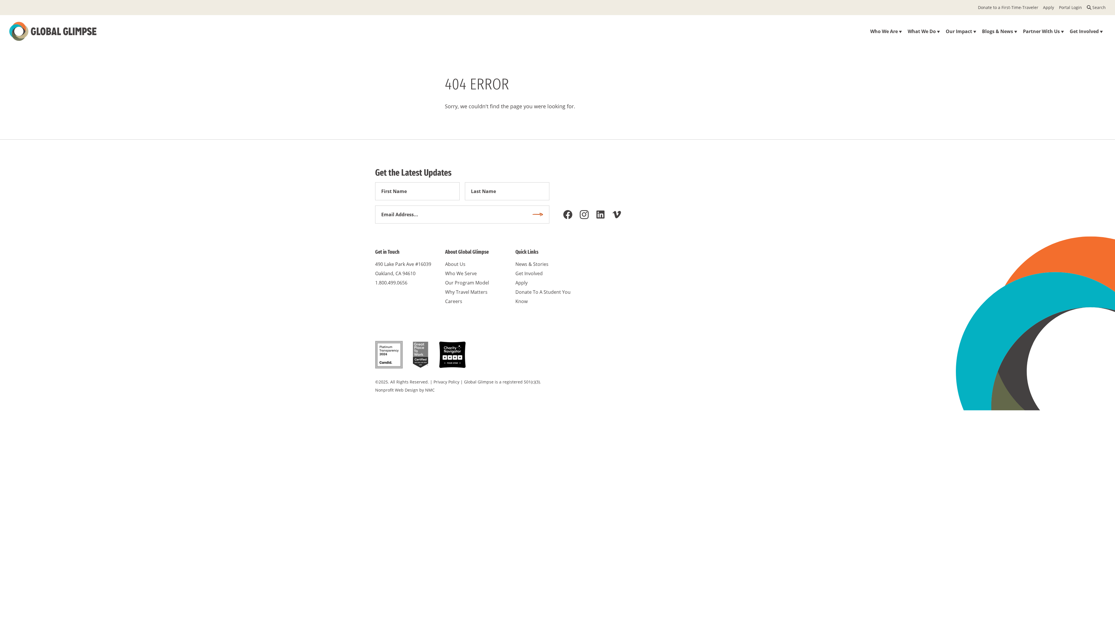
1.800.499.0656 (391, 283)
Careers (453, 301)
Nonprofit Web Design (396, 390)
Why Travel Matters (466, 292)
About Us (455, 264)
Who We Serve (461, 273)
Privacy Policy (446, 382)
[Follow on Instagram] (584, 214)
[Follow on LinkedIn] (600, 214)
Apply (1048, 7)
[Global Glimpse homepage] (52, 31)
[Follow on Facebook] (568, 214)
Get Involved (529, 273)
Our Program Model (467, 283)
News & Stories (531, 264)
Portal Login (1070, 7)
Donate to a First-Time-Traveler (1008, 7)
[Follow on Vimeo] (616, 214)
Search (1099, 7)
